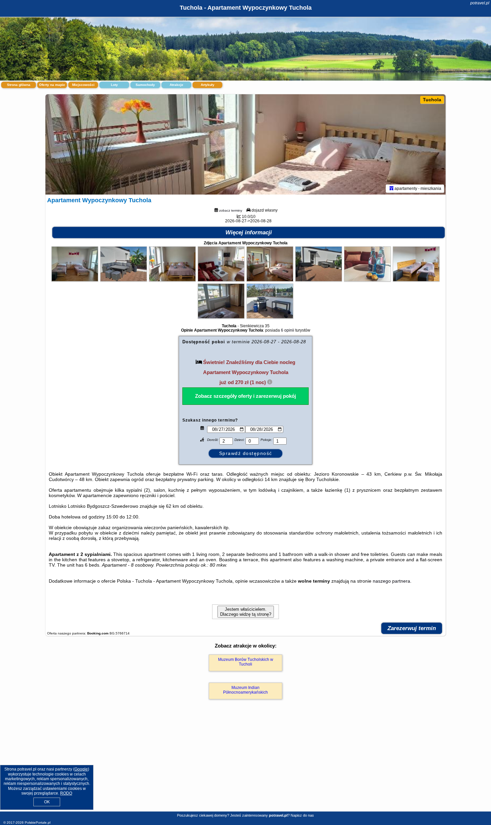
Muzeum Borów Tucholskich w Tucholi (245, 662)
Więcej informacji (248, 232)
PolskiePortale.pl (37, 822)
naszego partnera (391, 581)
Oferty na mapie (52, 85)
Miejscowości (83, 85)
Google (81, 769)
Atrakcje (176, 85)
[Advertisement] (245, 762)
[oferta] (391, 188)
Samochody (145, 85)
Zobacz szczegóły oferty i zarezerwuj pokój (245, 396)
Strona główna (18, 85)
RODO (66, 793)
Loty (114, 85)
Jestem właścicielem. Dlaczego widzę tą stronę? (245, 612)
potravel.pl (479, 3)
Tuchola (432, 99)
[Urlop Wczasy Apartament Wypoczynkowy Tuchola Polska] (75, 279)
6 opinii (287, 330)
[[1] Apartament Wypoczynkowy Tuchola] (245, 144)
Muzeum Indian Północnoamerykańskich (245, 690)
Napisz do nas (302, 815)
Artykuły (207, 85)
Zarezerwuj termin (411, 628)
